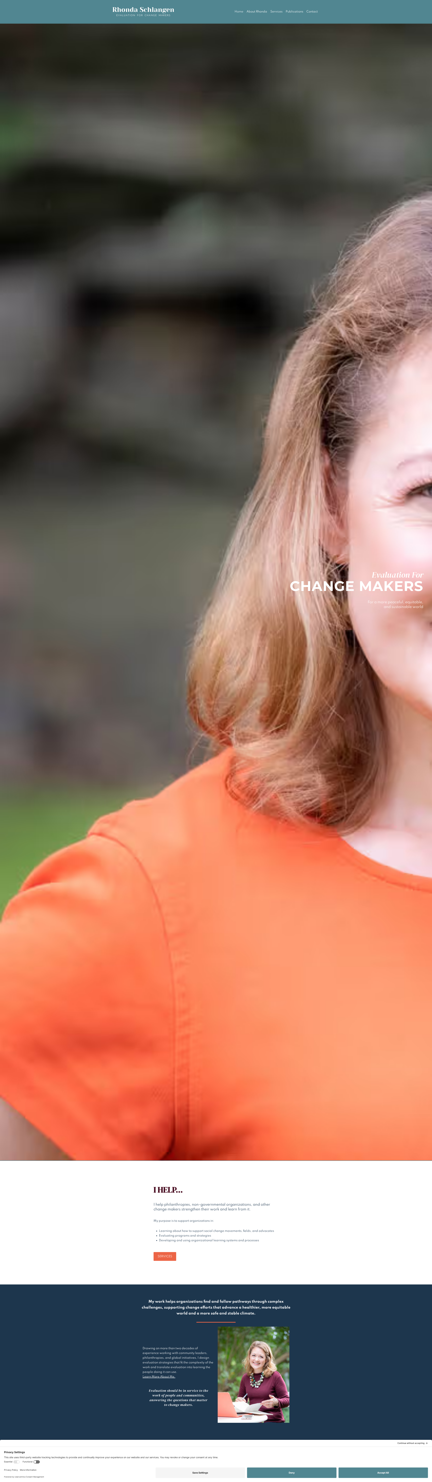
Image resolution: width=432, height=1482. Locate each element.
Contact (312, 11)
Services (276, 11)
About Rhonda (257, 11)
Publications (294, 11)
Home (239, 11)
